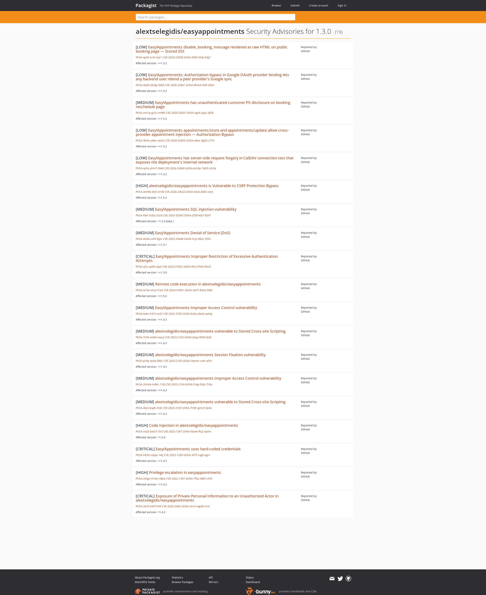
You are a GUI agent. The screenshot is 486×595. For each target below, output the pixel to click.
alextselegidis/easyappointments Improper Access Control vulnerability (218, 378)
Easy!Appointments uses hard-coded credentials (198, 448)
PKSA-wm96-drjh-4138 (150, 192)
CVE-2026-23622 (175, 192)
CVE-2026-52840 (174, 168)
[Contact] (332, 578)
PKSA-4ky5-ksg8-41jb (149, 408)
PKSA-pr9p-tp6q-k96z (149, 361)
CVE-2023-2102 (174, 337)
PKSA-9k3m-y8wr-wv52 (150, 140)
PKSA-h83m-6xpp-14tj (149, 455)
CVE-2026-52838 (173, 57)
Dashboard (253, 582)
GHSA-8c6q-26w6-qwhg (197, 313)
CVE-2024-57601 (174, 290)
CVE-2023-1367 (172, 431)
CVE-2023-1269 (173, 455)
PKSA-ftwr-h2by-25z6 (149, 215)
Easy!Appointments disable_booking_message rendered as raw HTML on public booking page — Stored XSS (211, 49)
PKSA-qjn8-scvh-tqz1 (149, 57)
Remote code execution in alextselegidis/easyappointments (208, 284)
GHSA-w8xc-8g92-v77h (200, 140)
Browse (276, 5)
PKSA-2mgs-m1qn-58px (150, 478)
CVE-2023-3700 (172, 313)
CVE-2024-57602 (172, 266)
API (211, 577)
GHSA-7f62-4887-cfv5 (199, 478)
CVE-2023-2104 (175, 384)
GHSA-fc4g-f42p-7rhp (198, 384)
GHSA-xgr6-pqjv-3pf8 (200, 113)
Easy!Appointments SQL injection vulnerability (195, 209)
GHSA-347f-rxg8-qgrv (197, 455)
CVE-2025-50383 (173, 215)
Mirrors (213, 582)
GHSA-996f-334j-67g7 (197, 57)
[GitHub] (348, 578)
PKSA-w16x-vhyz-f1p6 (149, 290)
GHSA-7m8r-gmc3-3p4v (197, 408)
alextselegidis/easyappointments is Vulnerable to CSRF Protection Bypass (214, 185)
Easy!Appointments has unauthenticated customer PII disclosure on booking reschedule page (213, 104)
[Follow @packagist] (340, 578)
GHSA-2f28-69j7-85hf (197, 215)
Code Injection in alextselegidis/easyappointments (193, 425)
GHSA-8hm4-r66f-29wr (200, 85)
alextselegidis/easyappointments (190, 31)
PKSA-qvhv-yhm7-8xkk (150, 168)
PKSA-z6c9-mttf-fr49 (148, 506)
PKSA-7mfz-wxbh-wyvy (150, 337)
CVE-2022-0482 (171, 506)
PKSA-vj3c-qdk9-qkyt (149, 266)
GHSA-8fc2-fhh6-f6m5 (197, 266)
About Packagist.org (147, 577)
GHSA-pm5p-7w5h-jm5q (200, 168)
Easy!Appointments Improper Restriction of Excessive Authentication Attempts (207, 258)
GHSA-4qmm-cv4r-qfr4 (197, 361)
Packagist (146, 5)
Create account (318, 5)
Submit (295, 5)
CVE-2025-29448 (173, 239)
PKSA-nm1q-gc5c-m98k (150, 113)
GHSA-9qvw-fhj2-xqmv (197, 431)
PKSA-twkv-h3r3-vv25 (149, 313)
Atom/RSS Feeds (145, 582)
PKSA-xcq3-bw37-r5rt (149, 431)
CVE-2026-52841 (175, 85)
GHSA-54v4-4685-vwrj (199, 192)
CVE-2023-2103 (172, 408)
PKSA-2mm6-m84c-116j (150, 384)
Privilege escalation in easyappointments (185, 472)
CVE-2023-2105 (172, 361)
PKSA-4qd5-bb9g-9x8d (150, 85)
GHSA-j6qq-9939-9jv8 (198, 337)
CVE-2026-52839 (175, 140)
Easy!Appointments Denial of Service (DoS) (192, 232)
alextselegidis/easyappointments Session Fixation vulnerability (210, 354)
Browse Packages (182, 582)
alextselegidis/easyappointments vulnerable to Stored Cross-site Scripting (220, 331)
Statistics (177, 577)
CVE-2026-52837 (176, 113)
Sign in (342, 5)
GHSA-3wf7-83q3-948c (199, 290)
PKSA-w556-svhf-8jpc (149, 239)
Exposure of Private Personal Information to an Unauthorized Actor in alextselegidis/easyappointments (207, 498)
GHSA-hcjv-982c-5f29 (197, 239)
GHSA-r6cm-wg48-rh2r (195, 506)
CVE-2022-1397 (175, 478)
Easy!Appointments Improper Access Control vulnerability (206, 307)
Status (250, 577)
